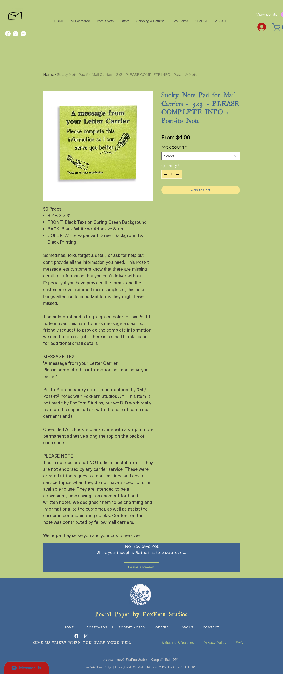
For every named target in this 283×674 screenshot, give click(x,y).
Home (48, 74)
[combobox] (200, 156)
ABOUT (188, 627)
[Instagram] (15, 33)
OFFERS (162, 627)
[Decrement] (165, 174)
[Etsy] (23, 33)
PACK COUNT (174, 147)
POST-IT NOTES (132, 627)
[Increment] (178, 174)
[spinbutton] (171, 174)
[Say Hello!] (15, 14)
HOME (69, 627)
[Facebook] (8, 33)
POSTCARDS (96, 627)
